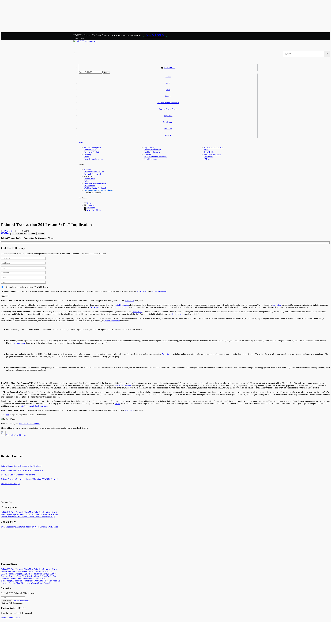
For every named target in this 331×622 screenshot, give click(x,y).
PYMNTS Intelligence (81, 35)
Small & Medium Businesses (155, 157)
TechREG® (209, 152)
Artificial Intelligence (92, 147)
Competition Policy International (98, 190)
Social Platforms (150, 159)
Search (106, 72)
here (7, 415)
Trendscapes (168, 122)
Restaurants (208, 157)
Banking (87, 154)
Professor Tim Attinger (10, 483)
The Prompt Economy (100, 35)
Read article (137, 312)
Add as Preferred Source (16, 435)
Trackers (87, 169)
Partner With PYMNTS (155, 35)
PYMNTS (8, 231)
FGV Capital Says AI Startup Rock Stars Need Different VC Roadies (29, 514)
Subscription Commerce (213, 147)
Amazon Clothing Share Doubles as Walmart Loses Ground (25, 583)
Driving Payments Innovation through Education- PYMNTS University (30, 479)
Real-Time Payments (212, 154)
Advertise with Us (93, 210)
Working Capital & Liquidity (95, 188)
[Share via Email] (8, 233)
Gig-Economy (149, 147)
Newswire (116, 35)
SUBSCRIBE (136, 35)
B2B (168, 83)
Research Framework (92, 174)
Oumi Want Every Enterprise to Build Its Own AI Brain (24, 578)
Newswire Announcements (95, 183)
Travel (206, 150)
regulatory (201, 383)
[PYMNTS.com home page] (85, 41)
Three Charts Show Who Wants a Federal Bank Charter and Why (28, 517)
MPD (117, 403)
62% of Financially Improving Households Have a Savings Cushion (29, 574)
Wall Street (166, 354)
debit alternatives (178, 314)
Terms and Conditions (159, 291)
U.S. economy (20, 343)
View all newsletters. (20, 600)
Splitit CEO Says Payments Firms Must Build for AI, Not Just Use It (29, 512)
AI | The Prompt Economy (168, 103)
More (167, 135)
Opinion (87, 181)
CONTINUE (6, 601)
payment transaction (111, 321)
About (75, 38)
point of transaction (121, 305)
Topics (80, 142)
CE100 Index (89, 186)
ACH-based (95, 307)
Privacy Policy (142, 291)
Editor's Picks (89, 179)
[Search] (327, 54)
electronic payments (123, 385)
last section (276, 305)
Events (126, 35)
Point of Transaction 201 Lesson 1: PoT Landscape (22, 470)
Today (168, 77)
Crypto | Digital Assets (168, 109)
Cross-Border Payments (93, 159)
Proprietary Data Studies (94, 172)
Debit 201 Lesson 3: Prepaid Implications (18, 475)
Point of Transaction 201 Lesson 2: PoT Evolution (21, 466)
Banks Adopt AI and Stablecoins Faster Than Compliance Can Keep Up (30, 581)
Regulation (168, 116)
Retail (168, 90)
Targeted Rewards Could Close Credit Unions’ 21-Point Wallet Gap (28, 576)
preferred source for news (29, 423)
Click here (129, 300)
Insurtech (147, 154)
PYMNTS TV (169, 68)
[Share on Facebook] (2, 233)
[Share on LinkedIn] (6, 233)
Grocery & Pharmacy (152, 150)
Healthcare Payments (152, 152)
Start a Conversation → (10, 617)
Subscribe (90, 205)
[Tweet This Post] (4, 233)
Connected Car (90, 150)
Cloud (86, 157)
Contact (82, 38)
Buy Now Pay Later (92, 152)
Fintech (168, 96)
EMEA (207, 159)
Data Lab (168, 129)
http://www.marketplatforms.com (34, 406)
